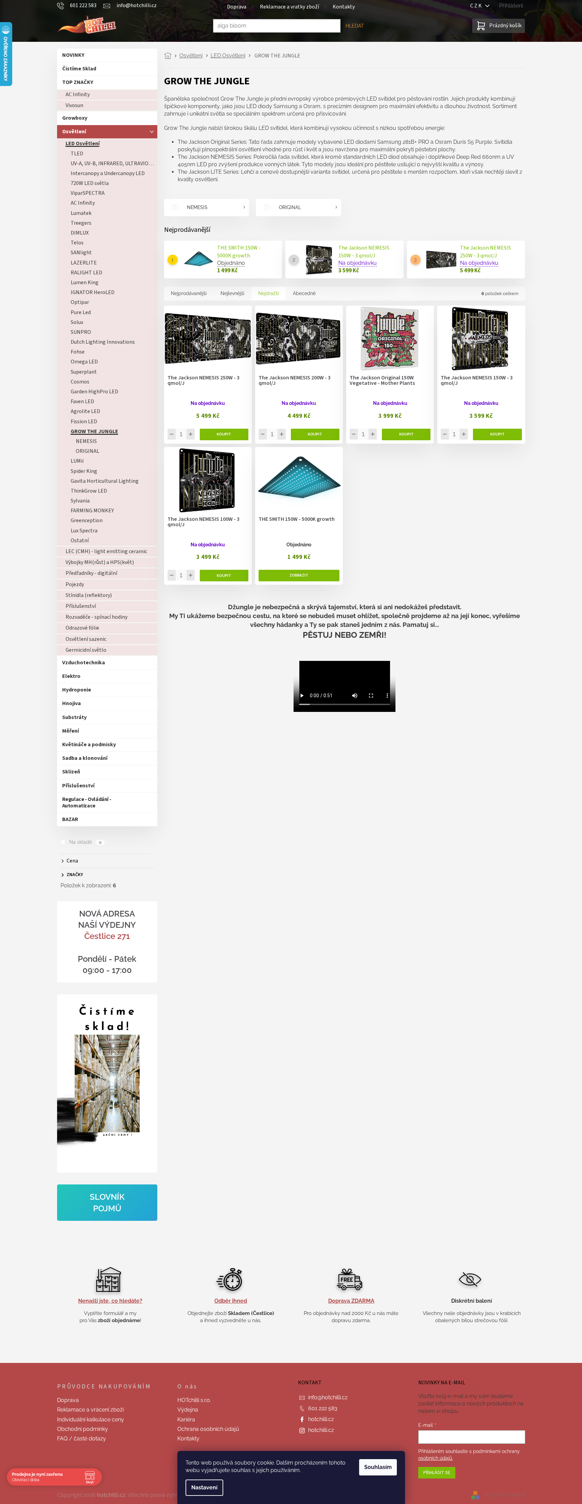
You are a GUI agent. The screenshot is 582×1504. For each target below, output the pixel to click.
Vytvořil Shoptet (505, 1494)
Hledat (355, 26)
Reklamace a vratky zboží (289, 7)
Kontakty (344, 7)
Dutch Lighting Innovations (103, 342)
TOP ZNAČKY (77, 82)
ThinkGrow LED (89, 491)
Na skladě (85, 842)
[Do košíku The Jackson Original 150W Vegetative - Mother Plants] (406, 434)
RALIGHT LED (86, 272)
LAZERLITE (84, 263)
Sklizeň (71, 771)
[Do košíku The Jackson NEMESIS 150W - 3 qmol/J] (497, 434)
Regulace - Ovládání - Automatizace (86, 802)
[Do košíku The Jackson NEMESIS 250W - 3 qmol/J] (224, 434)
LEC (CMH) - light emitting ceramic (106, 551)
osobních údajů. (435, 1458)
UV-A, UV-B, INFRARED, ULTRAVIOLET (114, 163)
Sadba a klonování (84, 758)
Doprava (236, 7)
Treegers (81, 223)
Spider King (84, 471)
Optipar (80, 302)
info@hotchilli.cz (328, 1397)
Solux (77, 322)
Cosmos (80, 382)
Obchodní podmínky (82, 1429)
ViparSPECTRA (88, 193)
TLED (77, 153)
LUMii (77, 461)
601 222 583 (322, 1408)
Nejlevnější (232, 293)
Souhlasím (378, 1467)
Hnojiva (71, 703)
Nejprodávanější (189, 293)
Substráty (74, 717)
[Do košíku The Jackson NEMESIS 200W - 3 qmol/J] (315, 434)
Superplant (84, 372)
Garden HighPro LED (94, 391)
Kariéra (186, 1419)
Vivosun (74, 105)
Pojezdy (75, 584)
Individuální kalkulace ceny (90, 1419)
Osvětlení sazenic (86, 639)
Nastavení (204, 1487)
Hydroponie (76, 690)
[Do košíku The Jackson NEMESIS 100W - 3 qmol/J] (224, 575)
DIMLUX (80, 233)
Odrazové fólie (82, 628)
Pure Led (81, 312)
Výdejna (187, 1409)
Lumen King (85, 282)
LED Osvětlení (83, 143)
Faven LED (82, 401)
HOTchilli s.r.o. (194, 1400)
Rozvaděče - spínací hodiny (96, 617)
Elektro (71, 676)
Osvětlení (74, 131)
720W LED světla (90, 183)
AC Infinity (78, 94)
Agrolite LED (85, 411)
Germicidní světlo (86, 650)
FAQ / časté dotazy (81, 1438)
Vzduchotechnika (83, 662)
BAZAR (70, 819)
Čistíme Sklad (79, 68)
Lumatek (81, 213)
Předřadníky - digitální (91, 573)
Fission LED (84, 421)
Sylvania (80, 501)
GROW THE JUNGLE (94, 431)
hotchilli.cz (321, 1419)
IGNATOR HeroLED (92, 292)
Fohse (78, 352)
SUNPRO (81, 332)
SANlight (81, 252)
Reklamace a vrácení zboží (90, 1409)
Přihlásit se (436, 1472)
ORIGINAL (87, 451)
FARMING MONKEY (92, 510)
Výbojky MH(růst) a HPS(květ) (100, 562)
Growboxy (74, 118)
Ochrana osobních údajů (208, 1429)
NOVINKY (73, 55)
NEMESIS (86, 441)
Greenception (87, 520)
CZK (477, 6)
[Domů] (169, 55)
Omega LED (84, 361)
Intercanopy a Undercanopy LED (108, 173)
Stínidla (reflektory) (89, 595)
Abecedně (304, 293)
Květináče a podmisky (89, 744)
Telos (77, 242)
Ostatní (80, 540)
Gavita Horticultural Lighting (105, 481)
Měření (70, 731)
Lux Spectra (84, 530)
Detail (299, 575)
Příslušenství (81, 606)
